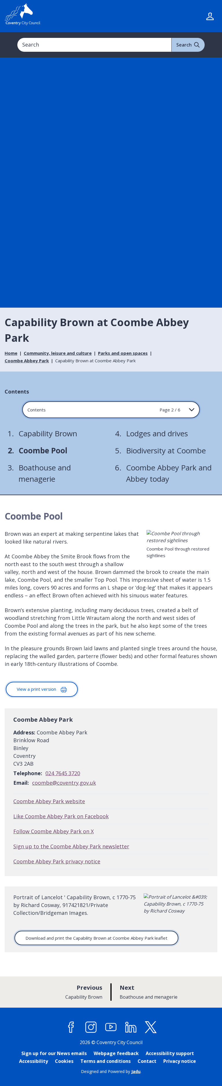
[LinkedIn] (131, 1027)
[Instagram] (91, 1027)
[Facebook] (71, 1027)
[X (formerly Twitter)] (151, 1027)
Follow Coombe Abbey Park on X (53, 831)
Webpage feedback (116, 1053)
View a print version (37, 689)
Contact (147, 1061)
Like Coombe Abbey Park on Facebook (61, 816)
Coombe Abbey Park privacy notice (56, 861)
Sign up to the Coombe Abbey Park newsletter (71, 846)
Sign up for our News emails (54, 1053)
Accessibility (33, 1061)
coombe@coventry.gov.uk (64, 782)
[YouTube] (111, 1027)
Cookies (64, 1061)
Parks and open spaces (123, 353)
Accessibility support (170, 1053)
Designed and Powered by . (111, 1071)
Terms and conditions (105, 1061)
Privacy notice (179, 1061)
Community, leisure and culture (58, 353)
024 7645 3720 (62, 773)
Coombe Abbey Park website (49, 801)
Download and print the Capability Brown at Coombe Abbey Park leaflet (96, 938)
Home (11, 353)
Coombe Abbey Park (27, 360)
